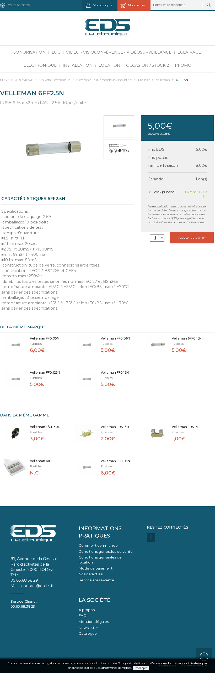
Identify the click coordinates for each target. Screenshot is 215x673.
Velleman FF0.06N (115, 338)
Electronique (40, 65)
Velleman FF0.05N (44, 338)
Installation (78, 65)
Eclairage (189, 52)
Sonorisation (29, 52)
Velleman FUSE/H (185, 427)
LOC (56, 52)
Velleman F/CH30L (45, 427)
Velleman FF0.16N (115, 372)
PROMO (183, 65)
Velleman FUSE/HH (116, 427)
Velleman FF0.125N (45, 372)
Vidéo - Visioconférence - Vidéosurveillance (118, 52)
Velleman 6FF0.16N (187, 338)
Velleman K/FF (41, 461)
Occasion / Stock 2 (147, 65)
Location (109, 65)
